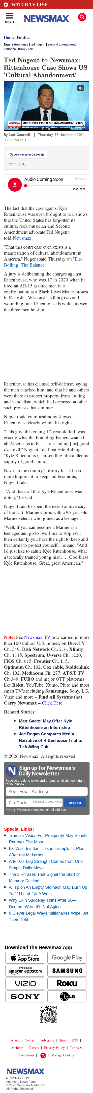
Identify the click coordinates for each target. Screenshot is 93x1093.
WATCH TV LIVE (29, 4)
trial (21, 49)
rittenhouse (20, 44)
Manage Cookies (62, 1055)
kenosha (10, 49)
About (15, 1040)
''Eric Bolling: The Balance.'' (43, 262)
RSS (75, 1040)
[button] (82, 17)
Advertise (47, 1040)
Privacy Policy (54, 1047)
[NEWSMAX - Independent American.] (46, 19)
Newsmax (22, 238)
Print (11, 164)
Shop (62, 1040)
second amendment (62, 44)
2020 (29, 49)
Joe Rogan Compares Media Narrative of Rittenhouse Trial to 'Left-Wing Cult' (50, 740)
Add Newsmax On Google (29, 154)
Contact (30, 1040)
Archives (17, 1047)
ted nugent (38, 44)
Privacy (11, 810)
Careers (34, 1047)
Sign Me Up (75, 803)
